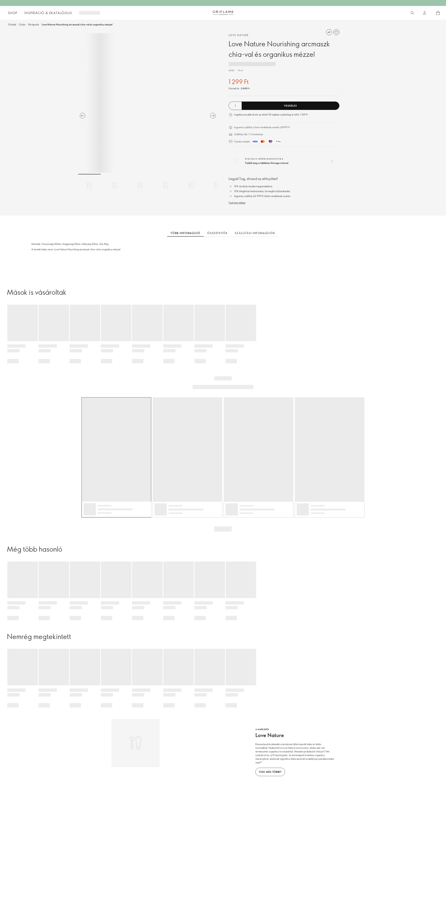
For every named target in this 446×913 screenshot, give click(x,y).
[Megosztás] (329, 32)
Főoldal (12, 24)
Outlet (22, 24)
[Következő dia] (213, 115)
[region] (147, 103)
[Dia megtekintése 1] (89, 185)
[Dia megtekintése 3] (140, 185)
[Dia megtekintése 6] (216, 185)
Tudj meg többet (237, 202)
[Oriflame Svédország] (223, 13)
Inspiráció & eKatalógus (48, 13)
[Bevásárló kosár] (438, 13)
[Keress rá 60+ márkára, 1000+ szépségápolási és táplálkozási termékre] (412, 13)
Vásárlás (290, 105)
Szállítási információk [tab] (255, 233)
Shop (12, 13)
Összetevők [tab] (217, 233)
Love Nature (239, 35)
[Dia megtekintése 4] (165, 185)
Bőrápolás (33, 24)
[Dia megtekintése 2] (114, 185)
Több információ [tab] (185, 233)
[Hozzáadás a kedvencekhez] (336, 32)
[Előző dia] (82, 115)
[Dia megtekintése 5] (191, 185)
